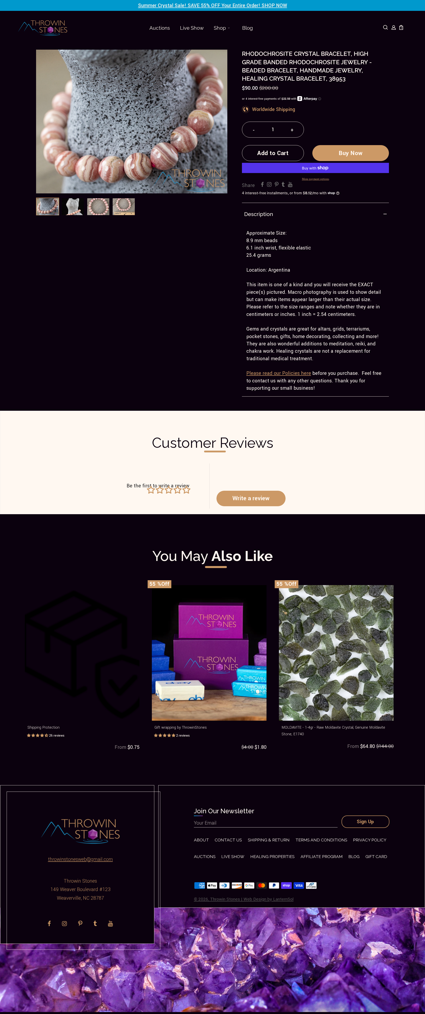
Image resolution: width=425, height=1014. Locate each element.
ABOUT (201, 839)
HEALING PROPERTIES (272, 856)
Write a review (250, 498)
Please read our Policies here (278, 373)
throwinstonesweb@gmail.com (80, 859)
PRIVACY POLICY (369, 839)
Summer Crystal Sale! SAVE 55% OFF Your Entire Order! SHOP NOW (212, 5)
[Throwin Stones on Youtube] (290, 185)
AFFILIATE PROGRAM (322, 856)
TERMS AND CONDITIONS (321, 839)
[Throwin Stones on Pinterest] (276, 185)
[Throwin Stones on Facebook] (262, 185)
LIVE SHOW (232, 856)
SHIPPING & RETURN (269, 839)
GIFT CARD (376, 856)
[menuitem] (159, 28)
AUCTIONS (205, 856)
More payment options (315, 179)
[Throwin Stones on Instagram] (269, 185)
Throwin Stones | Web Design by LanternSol (252, 899)
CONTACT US (228, 839)
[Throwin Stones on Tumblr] (283, 185)
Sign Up (365, 821)
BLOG (353, 856)
